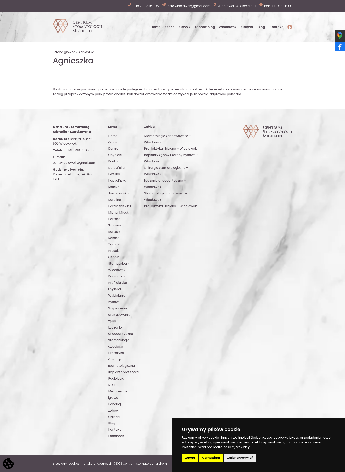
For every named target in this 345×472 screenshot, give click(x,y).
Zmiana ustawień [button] (240, 458)
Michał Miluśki (118, 212)
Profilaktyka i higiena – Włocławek (170, 148)
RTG (111, 385)
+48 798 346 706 (80, 150)
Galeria (247, 27)
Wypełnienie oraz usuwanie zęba (119, 314)
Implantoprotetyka (123, 372)
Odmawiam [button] (211, 458)
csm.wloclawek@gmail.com (74, 162)
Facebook (116, 436)
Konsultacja (117, 276)
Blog (261, 27)
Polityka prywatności (96, 464)
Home (155, 27)
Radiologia (116, 378)
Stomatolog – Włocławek (215, 27)
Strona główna (64, 52)
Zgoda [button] (190, 458)
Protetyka (116, 353)
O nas (169, 27)
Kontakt (276, 27)
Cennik (184, 27)
